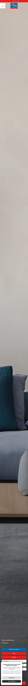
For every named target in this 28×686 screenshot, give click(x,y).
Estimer (14, 657)
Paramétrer (11, 677)
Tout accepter (11, 681)
